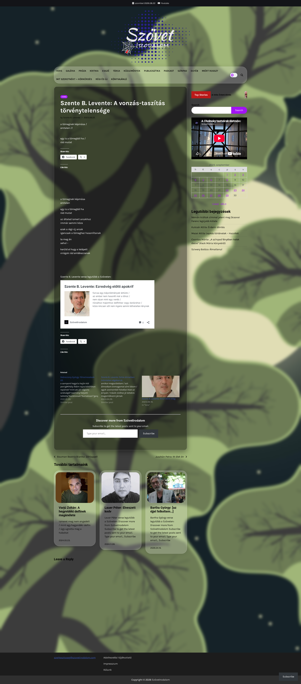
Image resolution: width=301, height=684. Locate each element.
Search (195, 104)
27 (211, 195)
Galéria (70, 70)
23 (235, 190)
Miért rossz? (210, 70)
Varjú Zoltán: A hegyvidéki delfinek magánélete (72, 511)
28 (219, 195)
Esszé (105, 70)
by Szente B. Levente (70, 117)
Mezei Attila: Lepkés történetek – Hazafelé (215, 233)
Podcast (169, 70)
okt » (223, 203)
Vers (59, 70)
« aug (215, 203)
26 (203, 195)
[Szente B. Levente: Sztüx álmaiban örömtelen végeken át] (121, 390)
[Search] (242, 75)
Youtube (165, 3)
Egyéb (194, 70)
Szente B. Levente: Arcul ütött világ (158, 398)
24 (243, 190)
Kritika (94, 70)
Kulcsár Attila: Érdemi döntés (208, 227)
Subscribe (148, 433)
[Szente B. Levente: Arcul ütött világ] (161, 386)
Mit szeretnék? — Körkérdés (74, 79)
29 (227, 195)
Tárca (116, 70)
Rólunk (107, 669)
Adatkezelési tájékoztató (117, 657)
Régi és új (101, 79)
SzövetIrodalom (161, 679)
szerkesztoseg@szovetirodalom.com (75, 657)
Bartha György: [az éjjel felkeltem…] (163, 509)
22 (227, 190)
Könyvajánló (119, 79)
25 (195, 195)
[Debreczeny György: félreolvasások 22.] (80, 390)
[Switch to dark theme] (234, 75)
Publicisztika (152, 70)
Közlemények (132, 70)
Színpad (182, 70)
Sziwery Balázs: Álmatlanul (206, 249)
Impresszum (110, 663)
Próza (82, 70)
